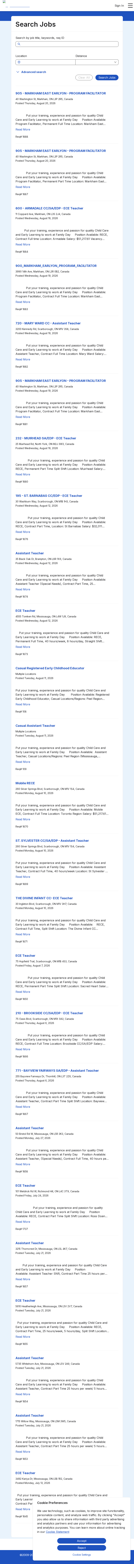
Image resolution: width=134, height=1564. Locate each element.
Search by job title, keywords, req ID (40, 38)
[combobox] (47, 62)
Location (21, 56)
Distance (81, 56)
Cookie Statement (57, 1532)
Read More (23, 129)
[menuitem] (16, 5)
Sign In (119, 5)
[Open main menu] (130, 5)
